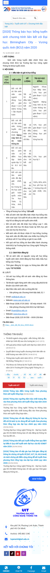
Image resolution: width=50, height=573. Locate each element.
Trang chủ (9, 24)
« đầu (7, 374)
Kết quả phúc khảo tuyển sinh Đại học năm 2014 (26, 345)
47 (35, 374)
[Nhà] (25, 9)
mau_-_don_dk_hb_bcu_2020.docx (19, 325)
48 (40, 374)
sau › (33, 377)
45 (25, 374)
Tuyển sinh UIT (21, 24)
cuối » (40, 377)
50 (9, 377)
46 (30, 374)
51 (14, 377)
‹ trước (16, 374)
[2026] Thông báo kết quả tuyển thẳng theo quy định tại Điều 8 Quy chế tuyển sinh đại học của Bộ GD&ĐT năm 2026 (25, 444)
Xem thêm (37, 479)
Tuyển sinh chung (36, 385)
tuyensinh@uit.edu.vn (19, 539)
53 (24, 377)
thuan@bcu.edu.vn (19, 310)
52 (19, 377)
